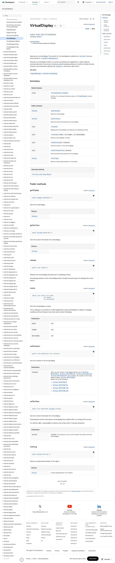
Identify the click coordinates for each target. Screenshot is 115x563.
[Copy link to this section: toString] (38, 447)
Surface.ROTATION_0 (68, 377)
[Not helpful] (93, 19)
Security (28, 532)
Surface (83, 56)
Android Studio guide (91, 530)
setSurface (55, 150)
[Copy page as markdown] (61, 25)
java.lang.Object (35, 41)
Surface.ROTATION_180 (84, 374)
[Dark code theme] (94, 196)
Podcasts (28, 543)
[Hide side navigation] (21, 560)
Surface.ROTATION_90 (67, 374)
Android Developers (35, 19)
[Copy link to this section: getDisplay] (41, 190)
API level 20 (91, 225)
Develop (35, 2)
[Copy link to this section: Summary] (41, 81)
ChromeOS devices (61, 534)
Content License (76, 491)
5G (42, 540)
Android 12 (74, 540)
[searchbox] (12, 15)
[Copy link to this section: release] (38, 260)
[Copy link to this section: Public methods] (48, 184)
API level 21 (92, 288)
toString (54, 158)
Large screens (60, 528)
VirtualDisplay (82, 96)
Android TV (59, 539)
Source (28, 535)
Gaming (43, 526)
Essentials (22, 2)
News (27, 537)
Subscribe (92, 559)
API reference (7, 9)
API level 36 (92, 346)
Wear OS (58, 531)
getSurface (55, 119)
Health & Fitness (45, 532)
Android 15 (74, 532)
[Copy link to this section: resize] (37, 288)
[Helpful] (90, 19)
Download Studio (90, 538)
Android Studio (101, 2)
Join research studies (106, 536)
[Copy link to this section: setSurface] (41, 401)
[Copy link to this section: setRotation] (42, 346)
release (53, 126)
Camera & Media (46, 535)
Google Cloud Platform (78, 551)
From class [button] (41, 174)
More (46, 2)
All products (92, 551)
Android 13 (74, 537)
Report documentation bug (106, 529)
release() (59, 66)
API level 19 (92, 24)
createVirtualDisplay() (49, 58)
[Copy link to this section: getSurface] (41, 225)
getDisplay (55, 111)
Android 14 (74, 535)
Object (39, 36)
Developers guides (90, 532)
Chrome (57, 551)
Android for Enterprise (32, 529)
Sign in (111, 2)
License (34, 558)
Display (34, 111)
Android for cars (60, 536)
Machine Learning (46, 529)
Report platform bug (106, 526)
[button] (11, 51)
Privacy (43, 537)
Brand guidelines (43, 558)
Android (28, 526)
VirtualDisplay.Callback (59, 93)
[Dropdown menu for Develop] (40, 2)
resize (53, 134)
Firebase (65, 551)
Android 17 (74, 526)
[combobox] (66, 2)
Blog (27, 540)
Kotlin (87, 29)
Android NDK (89, 541)
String (34, 158)
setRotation (55, 142)
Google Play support (106, 533)
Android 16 (74, 529)
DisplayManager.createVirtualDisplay (44, 73)
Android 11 (74, 543)
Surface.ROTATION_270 (58, 376)
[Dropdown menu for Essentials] (27, 2)
